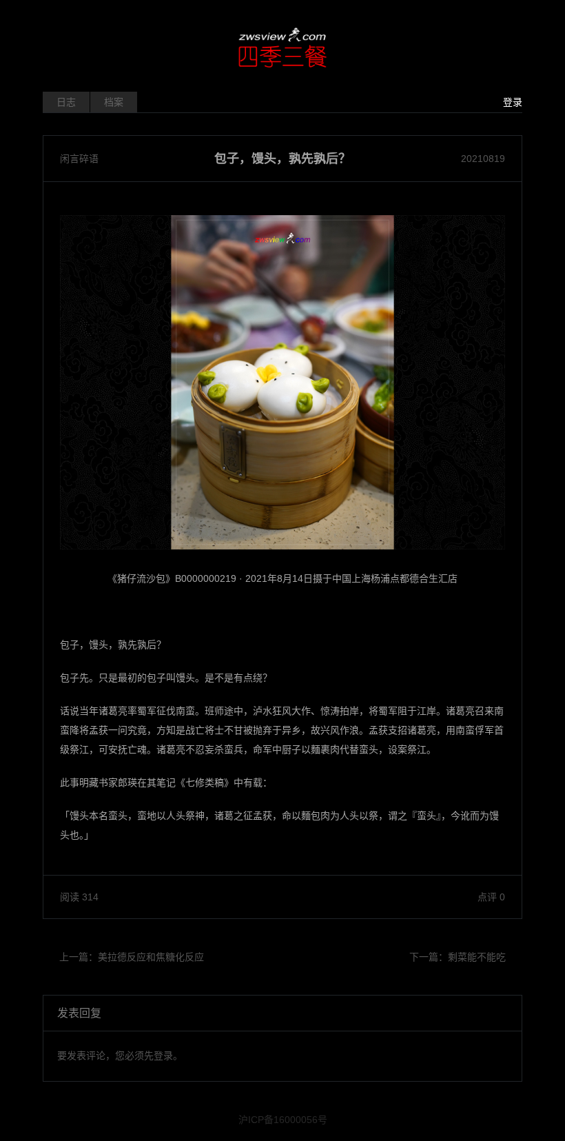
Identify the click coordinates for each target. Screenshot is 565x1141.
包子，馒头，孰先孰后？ (282, 158)
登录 (512, 102)
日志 (66, 102)
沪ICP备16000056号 (282, 1119)
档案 (113, 102)
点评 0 (491, 897)
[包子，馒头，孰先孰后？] (282, 382)
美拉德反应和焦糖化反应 (151, 956)
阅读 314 (79, 897)
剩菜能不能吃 (477, 956)
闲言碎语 (79, 158)
